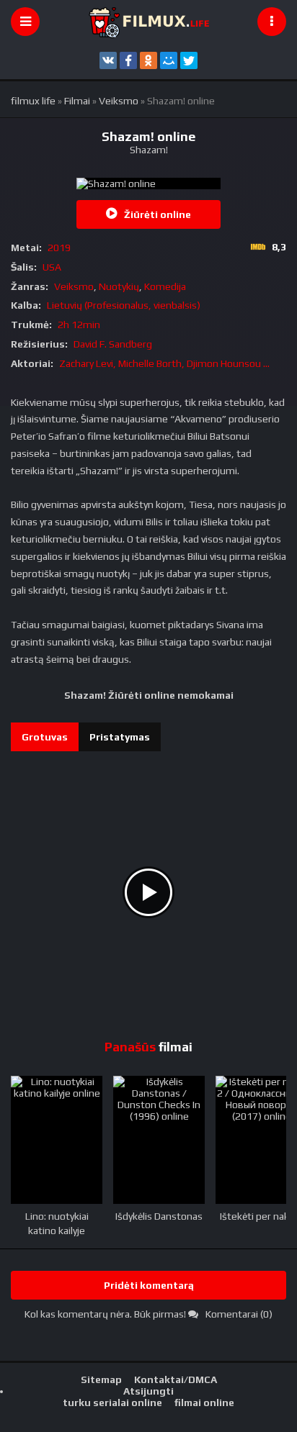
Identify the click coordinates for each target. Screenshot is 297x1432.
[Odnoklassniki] (148, 60)
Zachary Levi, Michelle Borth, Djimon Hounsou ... (164, 363)
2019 (59, 247)
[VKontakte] (108, 60)
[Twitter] (189, 60)
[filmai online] (148, 21)
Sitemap (101, 1379)
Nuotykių (119, 286)
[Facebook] (128, 60)
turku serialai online (112, 1402)
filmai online (204, 1402)
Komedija (165, 286)
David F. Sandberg (113, 344)
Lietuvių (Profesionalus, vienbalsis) (123, 305)
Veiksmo (74, 286)
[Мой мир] (168, 60)
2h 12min (79, 324)
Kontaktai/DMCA (175, 1379)
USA (52, 267)
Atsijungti (148, 1391)
